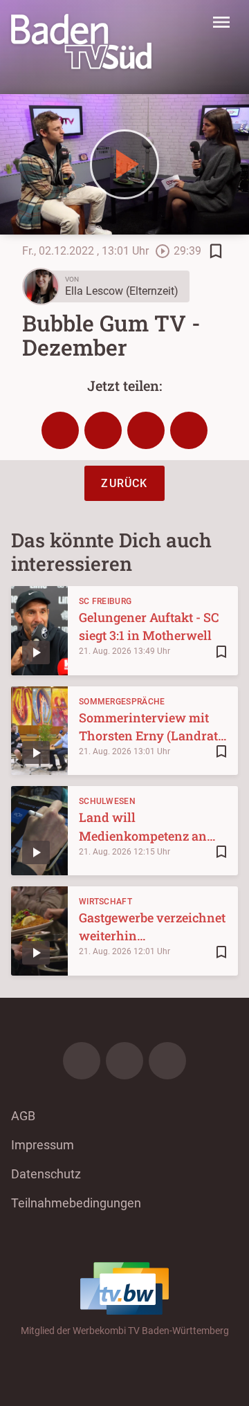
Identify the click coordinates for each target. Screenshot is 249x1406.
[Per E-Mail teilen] (189, 430)
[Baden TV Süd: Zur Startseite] (81, 41)
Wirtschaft (105, 901)
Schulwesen (107, 801)
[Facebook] (81, 1060)
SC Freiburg (105, 601)
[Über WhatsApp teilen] (146, 430)
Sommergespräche (122, 701)
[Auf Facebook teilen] (60, 430)
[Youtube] (167, 1060)
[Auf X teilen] (103, 430)
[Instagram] (124, 1060)
